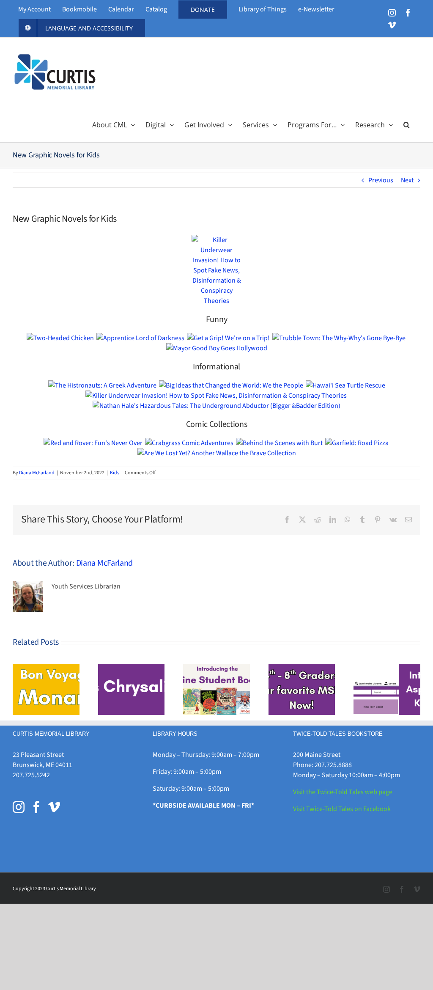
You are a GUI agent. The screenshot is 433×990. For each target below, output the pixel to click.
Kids (114, 472)
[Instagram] (19, 807)
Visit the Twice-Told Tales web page (342, 792)
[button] (406, 124)
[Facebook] (36, 807)
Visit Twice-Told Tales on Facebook (342, 809)
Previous (380, 180)
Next (407, 180)
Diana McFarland (37, 472)
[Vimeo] (54, 807)
